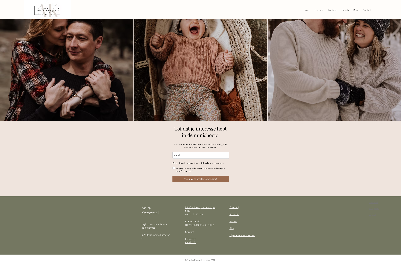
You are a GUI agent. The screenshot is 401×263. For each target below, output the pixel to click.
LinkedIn (373, 214)
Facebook (190, 242)
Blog (231, 228)
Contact (189, 231)
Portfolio (234, 214)
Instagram (190, 238)
